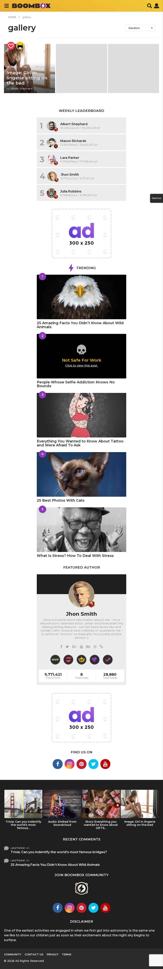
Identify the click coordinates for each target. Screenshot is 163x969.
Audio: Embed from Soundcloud (62, 823)
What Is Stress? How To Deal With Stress (75, 556)
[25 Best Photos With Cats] (81, 474)
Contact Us (34, 954)
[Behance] (88, 647)
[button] (6, 6)
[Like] (11, 46)
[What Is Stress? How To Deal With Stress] (81, 529)
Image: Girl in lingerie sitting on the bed (27, 78)
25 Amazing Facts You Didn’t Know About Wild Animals (80, 325)
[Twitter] (67, 647)
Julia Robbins (71, 191)
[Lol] (20, 46)
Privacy (52, 954)
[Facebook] (61, 647)
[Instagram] (70, 764)
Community (12, 954)
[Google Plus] (74, 647)
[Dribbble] (94, 647)
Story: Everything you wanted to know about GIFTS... (101, 825)
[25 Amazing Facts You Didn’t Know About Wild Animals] (81, 297)
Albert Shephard (73, 124)
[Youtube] (105, 764)
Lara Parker (69, 158)
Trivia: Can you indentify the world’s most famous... (23, 825)
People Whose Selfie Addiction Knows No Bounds (76, 384)
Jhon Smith (70, 174)
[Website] (101, 647)
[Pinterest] (81, 764)
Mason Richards (73, 141)
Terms (66, 954)
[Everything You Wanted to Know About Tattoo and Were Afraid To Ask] (81, 415)
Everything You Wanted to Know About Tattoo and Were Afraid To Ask (80, 443)
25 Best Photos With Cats (60, 500)
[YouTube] (81, 647)
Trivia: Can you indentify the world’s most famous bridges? (59, 852)
